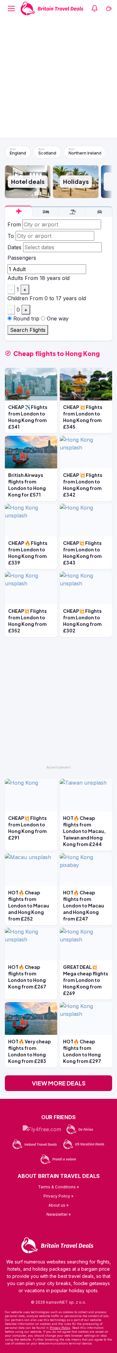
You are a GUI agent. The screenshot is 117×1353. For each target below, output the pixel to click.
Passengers (21, 257)
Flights (18, 211)
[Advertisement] (58, 79)
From (14, 224)
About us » (58, 1205)
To (10, 236)
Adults (15, 278)
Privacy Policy (60, 1327)
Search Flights (28, 330)
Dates (14, 247)
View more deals (58, 1083)
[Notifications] (94, 8)
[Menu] (11, 8)
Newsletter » (58, 1214)
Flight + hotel (71, 212)
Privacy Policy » (58, 1196)
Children (17, 298)
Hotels (45, 212)
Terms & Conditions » (58, 1186)
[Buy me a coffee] (108, 8)
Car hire (98, 212)
